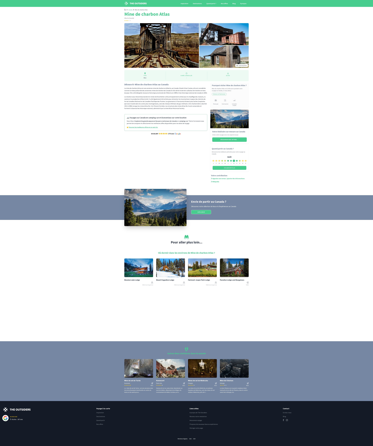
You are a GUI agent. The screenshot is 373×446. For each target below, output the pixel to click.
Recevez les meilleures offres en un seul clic (143, 127)
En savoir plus (229, 168)
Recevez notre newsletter (198, 416)
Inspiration (184, 3)
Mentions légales (183, 439)
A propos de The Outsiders (198, 413)
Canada (130, 10)
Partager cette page (196, 428)
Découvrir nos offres (229, 139)
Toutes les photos (242, 65)
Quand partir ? (211, 3)
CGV (194, 439)
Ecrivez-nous (287, 413)
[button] (166, 134)
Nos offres (224, 3)
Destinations (197, 3)
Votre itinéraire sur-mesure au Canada (228, 131)
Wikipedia (215, 182)
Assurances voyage (196, 420)
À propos (243, 3)
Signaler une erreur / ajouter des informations (228, 178)
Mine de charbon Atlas (141, 10)
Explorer (201, 212)
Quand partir (100, 420)
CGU (190, 439)
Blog (234, 3)
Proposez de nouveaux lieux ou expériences (204, 424)
